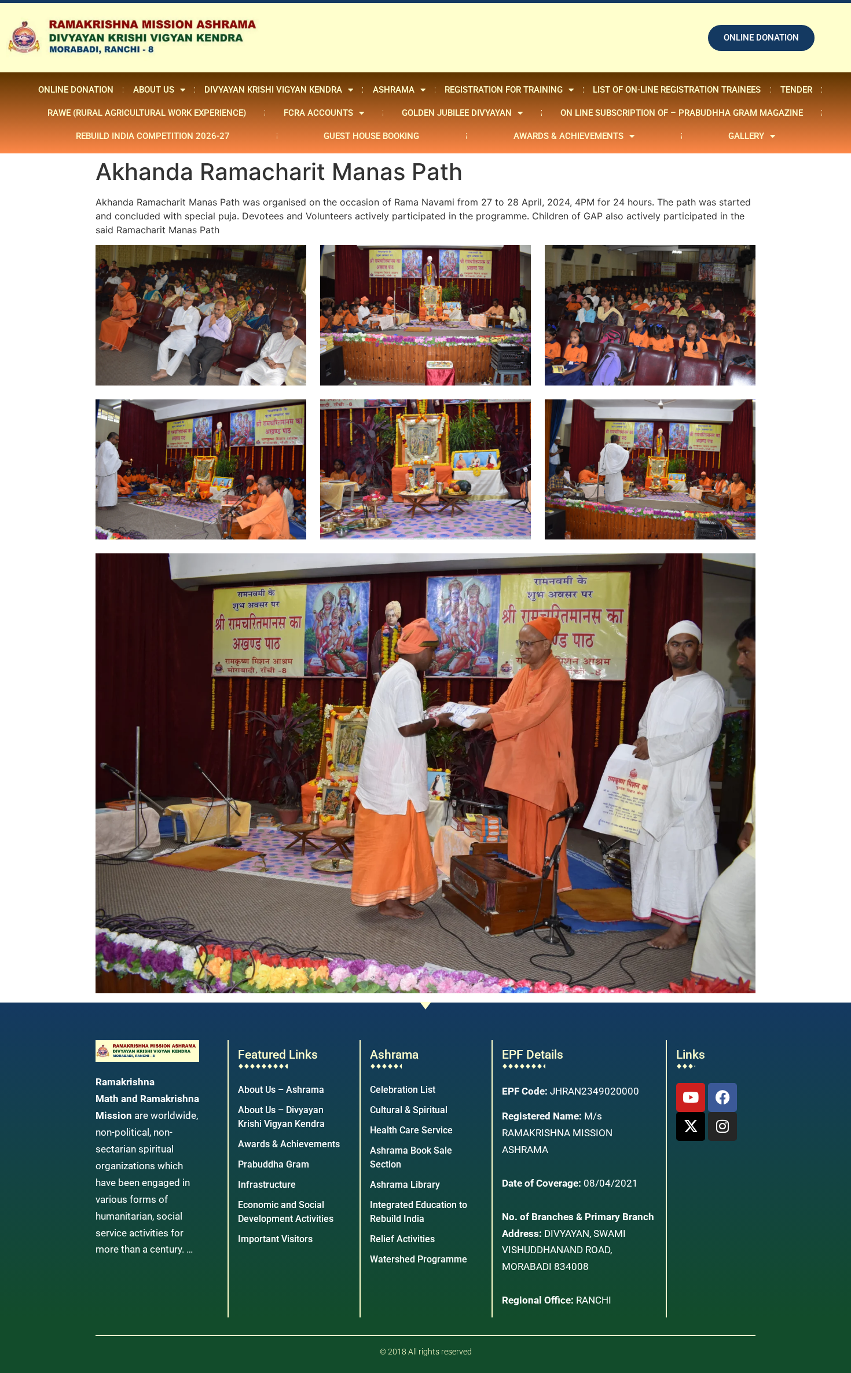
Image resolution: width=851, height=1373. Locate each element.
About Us (153, 90)
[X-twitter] (690, 1126)
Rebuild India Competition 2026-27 (153, 136)
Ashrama (394, 90)
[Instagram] (722, 1126)
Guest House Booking (371, 136)
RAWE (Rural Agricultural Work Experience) (146, 113)
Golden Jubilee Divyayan (457, 113)
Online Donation (75, 90)
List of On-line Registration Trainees (677, 90)
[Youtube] (690, 1097)
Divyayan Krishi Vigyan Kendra (273, 90)
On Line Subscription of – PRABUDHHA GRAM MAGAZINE (681, 113)
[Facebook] (722, 1097)
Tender (796, 90)
